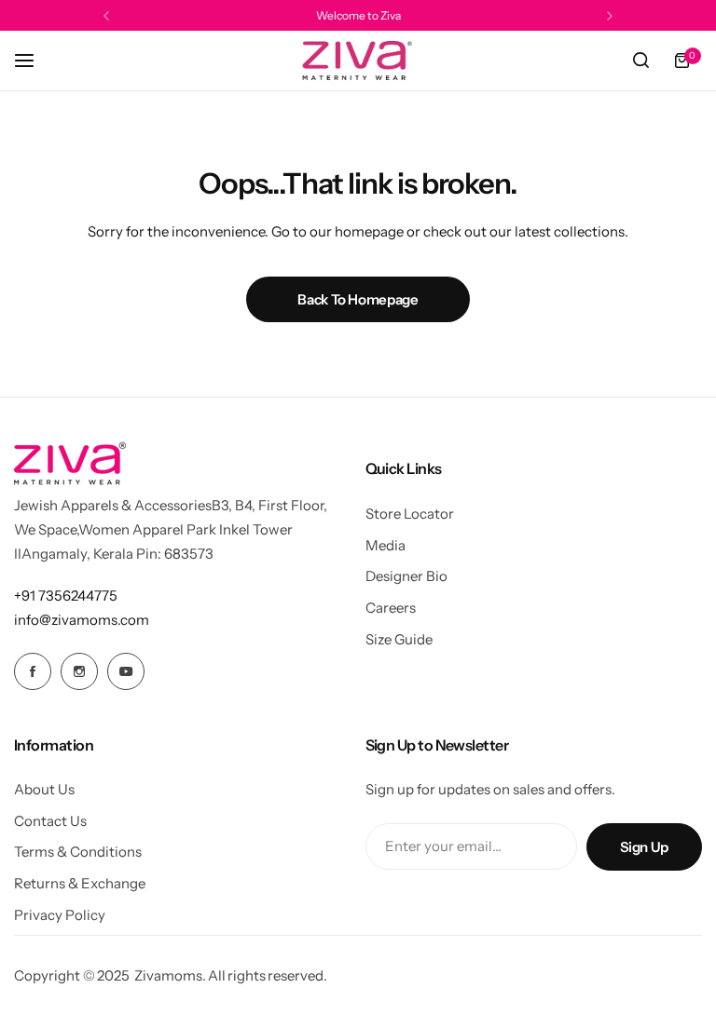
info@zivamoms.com (81, 620)
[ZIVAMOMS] (358, 60)
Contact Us (50, 821)
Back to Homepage (357, 299)
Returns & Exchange (79, 883)
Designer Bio (406, 576)
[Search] (640, 60)
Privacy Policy (59, 915)
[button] (106, 16)
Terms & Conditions (78, 851)
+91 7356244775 (65, 595)
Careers (390, 607)
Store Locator (409, 513)
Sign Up (644, 847)
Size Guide (399, 639)
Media (385, 545)
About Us (44, 789)
